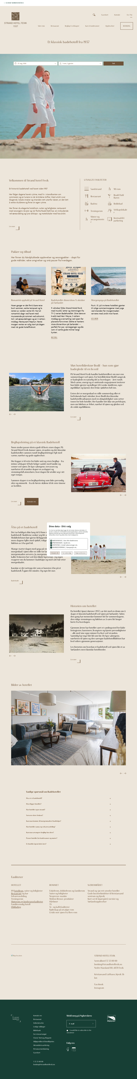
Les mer (12, 226)
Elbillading (16, 907)
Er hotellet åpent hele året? (36, 844)
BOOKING (126, 26)
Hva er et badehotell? (34, 798)
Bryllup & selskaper (72, 26)
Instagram (99, 988)
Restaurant (55, 26)
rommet (54, 885)
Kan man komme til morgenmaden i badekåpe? (43, 821)
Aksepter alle (55, 553)
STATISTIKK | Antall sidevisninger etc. (65, 545)
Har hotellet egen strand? (35, 810)
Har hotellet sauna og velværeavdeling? (40, 827)
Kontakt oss (31, 502)
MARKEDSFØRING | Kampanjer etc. (64, 547)
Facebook (98, 984)
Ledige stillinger (39, 1027)
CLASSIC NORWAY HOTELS (15, 3)
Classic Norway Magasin (42, 1038)
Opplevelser (109, 26)
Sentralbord (100, 960)
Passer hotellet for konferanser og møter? (41, 838)
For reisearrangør (40, 1034)
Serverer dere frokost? (34, 815)
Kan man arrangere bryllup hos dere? (40, 832)
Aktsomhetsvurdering (41, 1045)
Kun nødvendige (66, 553)
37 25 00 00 (39, 1062)
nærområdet (95, 885)
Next (14, 414)
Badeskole (15, 581)
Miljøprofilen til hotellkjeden (43, 1042)
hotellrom (18, 890)
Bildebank (37, 1030)
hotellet (16, 885)
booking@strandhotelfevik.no (108, 964)
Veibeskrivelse (38, 1023)
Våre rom (41, 26)
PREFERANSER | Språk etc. (61, 543)
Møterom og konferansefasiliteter (27, 901)
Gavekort (104, 15)
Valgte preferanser (80, 553)
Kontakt (117, 15)
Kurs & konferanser (92, 26)
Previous (10, 414)
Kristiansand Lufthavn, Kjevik (107, 974)
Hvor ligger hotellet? (33, 804)
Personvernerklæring (41, 1049)
